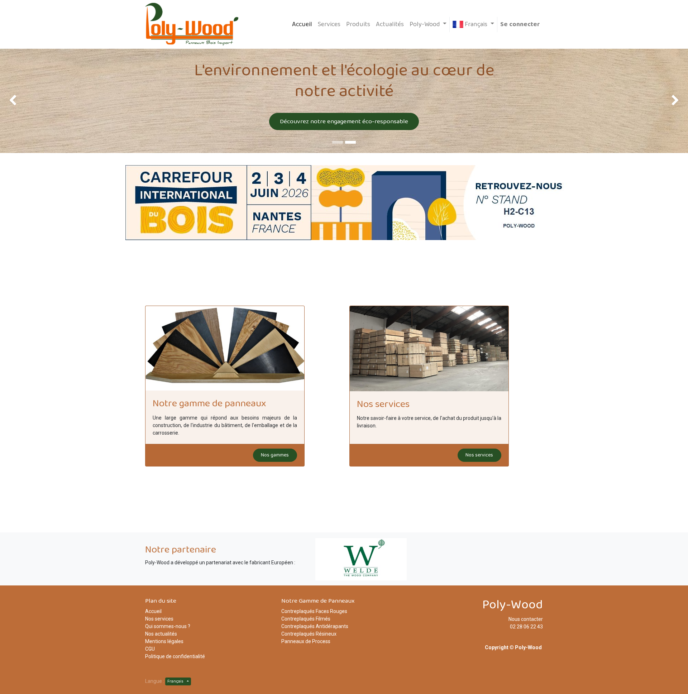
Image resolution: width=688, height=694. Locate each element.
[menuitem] (302, 24)
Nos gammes (275, 455)
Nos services (479, 455)
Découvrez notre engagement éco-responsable (344, 121)
